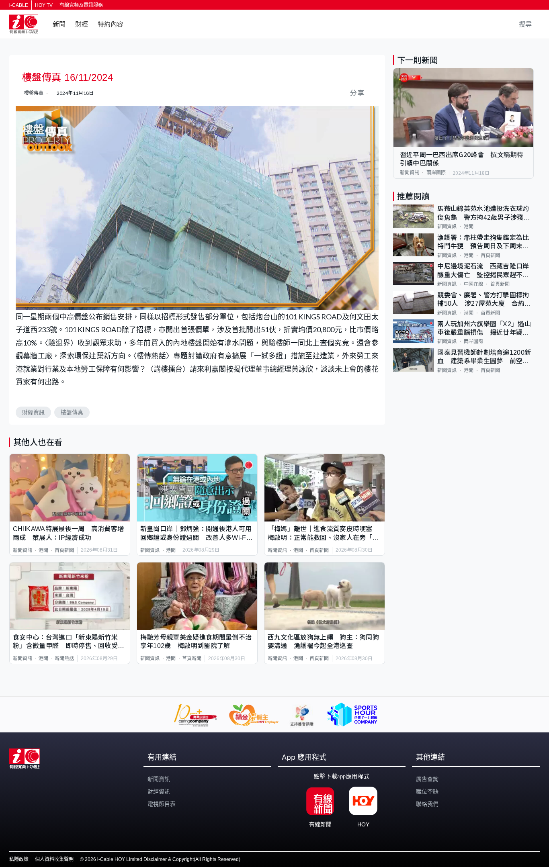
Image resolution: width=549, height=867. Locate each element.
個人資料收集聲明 (54, 859)
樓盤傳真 (72, 412)
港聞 (43, 550)
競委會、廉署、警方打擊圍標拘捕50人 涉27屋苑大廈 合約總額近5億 (484, 300)
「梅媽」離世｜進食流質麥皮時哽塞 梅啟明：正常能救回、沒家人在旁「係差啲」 (323, 534)
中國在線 (473, 284)
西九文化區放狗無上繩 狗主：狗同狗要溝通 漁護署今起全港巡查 (323, 641)
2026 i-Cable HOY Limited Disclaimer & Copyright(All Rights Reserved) (162, 859)
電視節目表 (161, 804)
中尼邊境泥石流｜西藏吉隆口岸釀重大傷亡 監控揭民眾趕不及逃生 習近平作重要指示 (483, 271)
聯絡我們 (427, 804)
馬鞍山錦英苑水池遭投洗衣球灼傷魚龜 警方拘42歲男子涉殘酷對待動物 (483, 213)
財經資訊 (33, 412)
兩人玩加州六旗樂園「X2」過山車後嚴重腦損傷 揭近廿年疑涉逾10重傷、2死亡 (484, 328)
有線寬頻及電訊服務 (81, 5)
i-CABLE (18, 5)
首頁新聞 (64, 550)
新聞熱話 (64, 658)
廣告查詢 (427, 779)
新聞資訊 (22, 550)
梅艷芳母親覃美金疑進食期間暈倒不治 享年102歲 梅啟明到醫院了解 (197, 641)
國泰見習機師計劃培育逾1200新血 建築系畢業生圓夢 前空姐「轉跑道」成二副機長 (484, 357)
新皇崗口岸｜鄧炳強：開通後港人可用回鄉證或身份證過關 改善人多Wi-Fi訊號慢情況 (196, 534)
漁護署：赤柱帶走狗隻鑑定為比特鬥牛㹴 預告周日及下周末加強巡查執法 (483, 242)
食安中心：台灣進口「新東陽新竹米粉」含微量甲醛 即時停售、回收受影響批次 (68, 642)
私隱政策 (19, 859)
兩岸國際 (436, 172)
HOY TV (44, 5)
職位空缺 (427, 791)
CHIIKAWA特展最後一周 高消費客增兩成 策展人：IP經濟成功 (68, 533)
